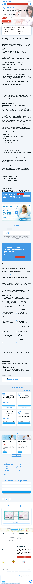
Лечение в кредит (27, 541)
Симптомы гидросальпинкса (9, 29)
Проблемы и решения (12, 537)
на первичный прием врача (11, 17)
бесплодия (14, 53)
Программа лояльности (28, 539)
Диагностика (15, 228)
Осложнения (6, 31)
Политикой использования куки (9, 578)
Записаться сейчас (24, 556)
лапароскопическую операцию (22, 281)
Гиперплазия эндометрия (8, 464)
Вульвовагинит (6, 471)
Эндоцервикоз (19, 464)
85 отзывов (27, 413)
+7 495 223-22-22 (16, 238)
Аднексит (5, 474)
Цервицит (5, 463)
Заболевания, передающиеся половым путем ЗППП (22, 472)
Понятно (3, 581)
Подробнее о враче (9, 407)
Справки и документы (28, 536)
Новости (3, 539)
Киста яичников (19, 470)
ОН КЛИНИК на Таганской (5, 402)
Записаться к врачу (6, 21)
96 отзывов (11, 395)
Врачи (5, 33)
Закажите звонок (20, 257)
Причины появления (21, 27)
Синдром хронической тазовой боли (8, 468)
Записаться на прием (9, 405)
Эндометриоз (19, 466)
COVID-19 (3, 551)
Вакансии (3, 536)
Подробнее (26, 196)
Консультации (10, 228)
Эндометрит (6, 466)
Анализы (24, 228)
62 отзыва (26, 395)
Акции (19, 33)
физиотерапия (10, 274)
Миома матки (6, 470)
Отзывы (3, 541)
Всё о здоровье (12, 549)
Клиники (3, 545)
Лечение (19, 29)
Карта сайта (29, 569)
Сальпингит (18, 463)
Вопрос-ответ (11, 540)
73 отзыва (11, 413)
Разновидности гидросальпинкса (10, 27)
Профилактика (20, 31)
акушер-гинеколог (22, 23)
